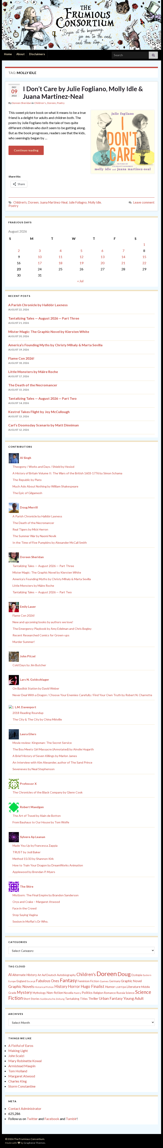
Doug (124, 974)
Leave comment (144, 202)
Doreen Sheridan (21, 103)
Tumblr (71, 1119)
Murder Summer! (24, 642)
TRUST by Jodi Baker (27, 852)
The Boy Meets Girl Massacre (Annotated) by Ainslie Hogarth (53, 749)
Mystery (24, 992)
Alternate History (24, 975)
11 (60, 257)
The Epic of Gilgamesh (27, 493)
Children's (40, 103)
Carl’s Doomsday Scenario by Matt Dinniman (43, 425)
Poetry (61, 103)
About (20, 54)
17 (40, 263)
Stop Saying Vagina (25, 915)
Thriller (93, 998)
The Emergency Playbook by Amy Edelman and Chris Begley (52, 628)
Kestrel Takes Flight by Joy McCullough (39, 412)
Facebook (51, 1119)
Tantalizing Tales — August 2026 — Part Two (42, 398)
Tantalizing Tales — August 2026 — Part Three (43, 318)
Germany (114, 981)
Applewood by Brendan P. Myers (34, 872)
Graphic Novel (131, 981)
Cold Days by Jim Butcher (29, 665)
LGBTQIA (121, 987)
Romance (110, 992)
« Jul (80, 281)
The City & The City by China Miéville (37, 719)
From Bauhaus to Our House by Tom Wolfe (41, 822)
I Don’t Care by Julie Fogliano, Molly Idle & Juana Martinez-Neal (83, 92)
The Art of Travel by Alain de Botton (37, 815)
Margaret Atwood (21, 1076)
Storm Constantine (21, 1086)
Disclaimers (37, 54)
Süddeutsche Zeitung (52, 998)
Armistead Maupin (21, 1066)
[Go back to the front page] (81, 25)
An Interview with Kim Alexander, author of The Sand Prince (52, 762)
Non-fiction (54, 992)
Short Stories (31, 998)
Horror (74, 986)
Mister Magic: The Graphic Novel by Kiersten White (48, 332)
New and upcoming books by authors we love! (43, 622)
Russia (120, 992)
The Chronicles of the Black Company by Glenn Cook (48, 792)
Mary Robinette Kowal (25, 1061)
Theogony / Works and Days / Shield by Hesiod (43, 466)
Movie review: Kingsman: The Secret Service (42, 742)
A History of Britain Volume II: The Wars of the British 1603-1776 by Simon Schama (67, 473)
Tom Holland (17, 1071)
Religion (98, 992)
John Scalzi (16, 1056)
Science (130, 992)
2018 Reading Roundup (28, 713)
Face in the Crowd (25, 908)
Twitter (32, 1119)
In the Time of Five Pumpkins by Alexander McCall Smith (50, 542)
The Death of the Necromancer (32, 385)
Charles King (17, 1081)
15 (144, 257)
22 (144, 263)
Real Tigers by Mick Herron (30, 529)
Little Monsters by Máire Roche (33, 372)
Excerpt (31, 981)
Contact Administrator (24, 1108)
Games (104, 981)
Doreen (51, 103)
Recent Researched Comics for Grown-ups (41, 635)
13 (102, 257)
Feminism (84, 981)
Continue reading (26, 150)
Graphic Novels (21, 986)
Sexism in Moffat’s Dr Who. (30, 921)
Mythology (39, 992)
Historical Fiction (44, 987)
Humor (110, 987)
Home (8, 54)
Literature (134, 987)
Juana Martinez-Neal (53, 202)
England (21, 981)
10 (40, 257)
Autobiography (66, 975)
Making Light (18, 1051)
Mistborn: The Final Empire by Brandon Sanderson (46, 895)
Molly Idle (94, 202)
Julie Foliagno (78, 202)
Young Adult (133, 998)
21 (123, 263)
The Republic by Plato (27, 480)
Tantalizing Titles (76, 998)
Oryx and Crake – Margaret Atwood (36, 902)
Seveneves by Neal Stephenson (34, 769)
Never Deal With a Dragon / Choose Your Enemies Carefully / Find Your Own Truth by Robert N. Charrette (82, 695)
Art (39, 975)
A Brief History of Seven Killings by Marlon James (45, 756)
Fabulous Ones (47, 981)
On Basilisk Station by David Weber (36, 688)
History (60, 986)
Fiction (94, 981)
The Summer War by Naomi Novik (34, 536)
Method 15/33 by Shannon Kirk (33, 858)
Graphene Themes (34, 1142)
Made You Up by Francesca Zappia (35, 845)
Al (10, 974)
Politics (87, 992)
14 (123, 257)
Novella (68, 992)
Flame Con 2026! (21, 358)
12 (81, 257)
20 (102, 263)
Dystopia (136, 975)
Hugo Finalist (92, 986)
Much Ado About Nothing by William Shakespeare (45, 486)
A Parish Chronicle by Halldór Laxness (38, 305)
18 (60, 263)
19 (81, 263)
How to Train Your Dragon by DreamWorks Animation (48, 865)
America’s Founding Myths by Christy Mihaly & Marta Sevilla (55, 345)
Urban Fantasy (111, 998)
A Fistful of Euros (20, 1045)
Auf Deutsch (49, 975)
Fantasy (68, 980)
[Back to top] (153, 1138)
